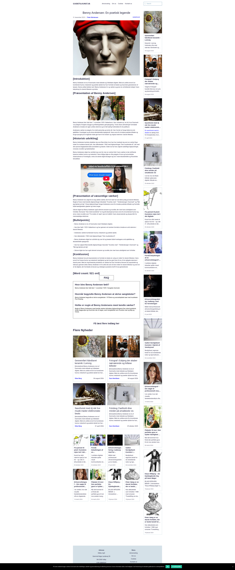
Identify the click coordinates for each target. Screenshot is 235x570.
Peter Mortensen (92, 17)
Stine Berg (78, 378)
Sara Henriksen (114, 378)
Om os (114, 3)
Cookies (120, 3)
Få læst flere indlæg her (106, 323)
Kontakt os (128, 3)
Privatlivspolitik (176, 566)
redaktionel (136, 17)
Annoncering (106, 3)
